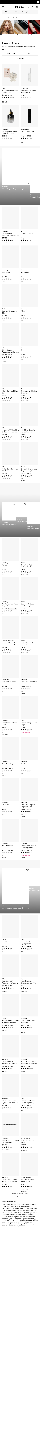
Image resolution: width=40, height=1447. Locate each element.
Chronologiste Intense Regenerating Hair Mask (29, 470)
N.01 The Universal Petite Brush (27, 1180)
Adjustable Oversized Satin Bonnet (10, 91)
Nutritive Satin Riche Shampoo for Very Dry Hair (29, 1062)
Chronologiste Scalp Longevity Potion (9, 132)
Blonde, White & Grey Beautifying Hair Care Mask (10, 644)
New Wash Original (9, 764)
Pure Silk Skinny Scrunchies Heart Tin (28, 982)
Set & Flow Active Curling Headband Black (27, 566)
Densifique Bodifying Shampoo (28, 1021)
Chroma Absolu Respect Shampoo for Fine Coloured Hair (10, 1062)
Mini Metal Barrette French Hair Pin (28, 431)
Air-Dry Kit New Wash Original (10, 605)
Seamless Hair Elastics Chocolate (29, 392)
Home (4, 18)
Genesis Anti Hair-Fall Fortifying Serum (28, 847)
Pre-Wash (24, 764)
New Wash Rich (7, 846)
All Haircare (4, 35)
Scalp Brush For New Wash (9, 724)
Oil (22, 350)
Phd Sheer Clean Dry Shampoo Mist (28, 91)
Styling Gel (25, 272)
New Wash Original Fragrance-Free (28, 806)
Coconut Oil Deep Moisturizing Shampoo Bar (29, 605)
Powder (4, 565)
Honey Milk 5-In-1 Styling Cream (27, 943)
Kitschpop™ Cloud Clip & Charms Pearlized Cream (10, 431)
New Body (17, 35)
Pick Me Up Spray (27, 233)
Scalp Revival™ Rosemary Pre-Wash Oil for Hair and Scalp (10, 982)
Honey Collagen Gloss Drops (29, 724)
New (9, 18)
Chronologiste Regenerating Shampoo (10, 351)
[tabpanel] (20, 625)
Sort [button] (29, 53)
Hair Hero (5, 942)
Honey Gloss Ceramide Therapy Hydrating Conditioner (29, 1102)
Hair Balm (5, 805)
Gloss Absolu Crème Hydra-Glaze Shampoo (10, 1102)
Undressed (6, 272)
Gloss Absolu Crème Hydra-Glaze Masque (9, 1180)
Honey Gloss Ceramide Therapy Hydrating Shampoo (10, 1021)
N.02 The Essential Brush (27, 1141)
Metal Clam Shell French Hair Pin (27, 644)
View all (26, 1193)
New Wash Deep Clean (29, 682)
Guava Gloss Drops (9, 682)
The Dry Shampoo (27, 131)
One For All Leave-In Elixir (9, 312)
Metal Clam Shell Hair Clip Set (10, 470)
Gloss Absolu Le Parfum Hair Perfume (10, 1141)
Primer (23, 311)
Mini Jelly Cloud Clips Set (10, 392)
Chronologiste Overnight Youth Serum (10, 234)
